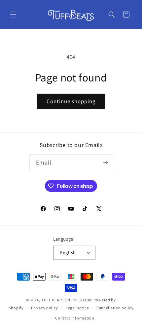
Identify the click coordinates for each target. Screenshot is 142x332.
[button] (13, 14)
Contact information (74, 317)
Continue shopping (71, 101)
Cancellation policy (114, 307)
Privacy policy (44, 307)
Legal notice (77, 307)
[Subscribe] (105, 162)
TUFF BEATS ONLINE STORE (66, 299)
